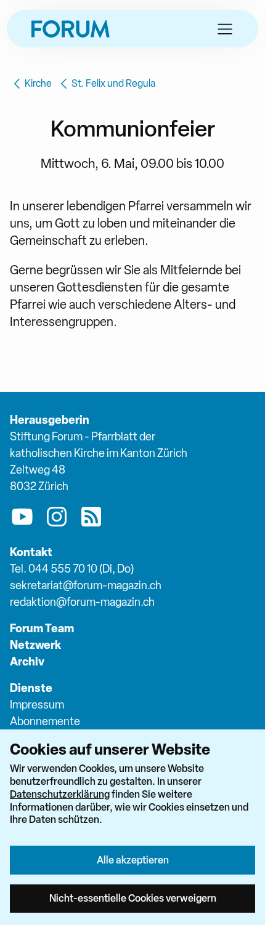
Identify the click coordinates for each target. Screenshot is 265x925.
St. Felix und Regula (113, 83)
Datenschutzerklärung (60, 794)
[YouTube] (22, 519)
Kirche (38, 83)
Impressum (37, 704)
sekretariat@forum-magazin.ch (85, 585)
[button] (225, 29)
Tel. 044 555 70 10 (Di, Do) (72, 569)
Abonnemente (45, 721)
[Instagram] (56, 519)
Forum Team (42, 628)
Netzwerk (35, 645)
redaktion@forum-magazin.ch (82, 602)
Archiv (27, 661)
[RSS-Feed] (91, 519)
